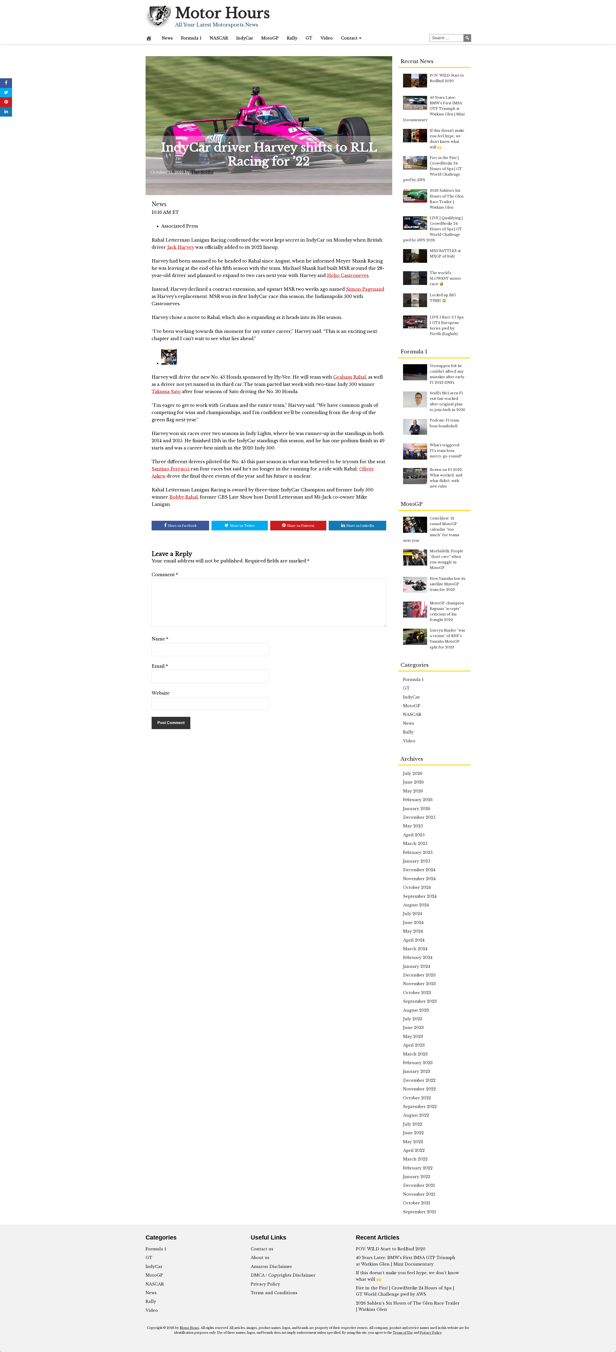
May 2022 (413, 1141)
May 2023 (413, 1036)
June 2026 (413, 782)
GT (309, 38)
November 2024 (419, 878)
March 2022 (415, 1159)
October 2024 (417, 887)
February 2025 (418, 852)
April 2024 (413, 940)
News (167, 38)
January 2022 (416, 1176)
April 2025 (414, 834)
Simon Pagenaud (365, 289)
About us (260, 1257)
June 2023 (413, 1027)
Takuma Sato (166, 391)
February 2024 (417, 957)
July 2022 (412, 1124)
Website (161, 693)
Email (160, 666)
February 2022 (418, 1168)
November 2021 (419, 1194)
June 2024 (413, 922)
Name (160, 639)
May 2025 (413, 826)
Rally (292, 38)
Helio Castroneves (348, 275)
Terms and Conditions (274, 1292)
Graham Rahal (349, 377)
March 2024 (415, 948)
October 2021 (416, 1202)
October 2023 (417, 992)
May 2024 (413, 931)
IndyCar (244, 38)
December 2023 (419, 975)
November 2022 (419, 1089)
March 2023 (415, 1054)
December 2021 (419, 1185)
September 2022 (420, 1106)
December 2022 (419, 1080)
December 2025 (419, 817)
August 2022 (416, 1115)
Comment (165, 574)
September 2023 (420, 1001)
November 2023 (419, 983)
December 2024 (419, 869)
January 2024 (416, 966)
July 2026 (412, 773)
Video (327, 38)
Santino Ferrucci (171, 469)
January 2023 (416, 1071)
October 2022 (417, 1097)
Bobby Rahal (183, 497)
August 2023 (416, 1010)
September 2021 (419, 1211)
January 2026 (416, 808)
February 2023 (418, 1062)
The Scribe (202, 172)
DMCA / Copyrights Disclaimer (283, 1275)
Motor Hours (222, 13)
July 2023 (412, 1018)
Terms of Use (403, 1332)
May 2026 (413, 791)
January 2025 (416, 861)
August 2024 (416, 905)
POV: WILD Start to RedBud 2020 (390, 1248)
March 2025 (415, 843)
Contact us (262, 1248)
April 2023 (414, 1045)
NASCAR (219, 38)
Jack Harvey (180, 247)
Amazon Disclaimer (271, 1266)
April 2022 (414, 1150)
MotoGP (270, 38)
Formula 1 (191, 38)
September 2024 (419, 896)
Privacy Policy (265, 1284)
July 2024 (412, 913)
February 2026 (418, 799)
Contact (349, 38)
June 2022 (413, 1132)
